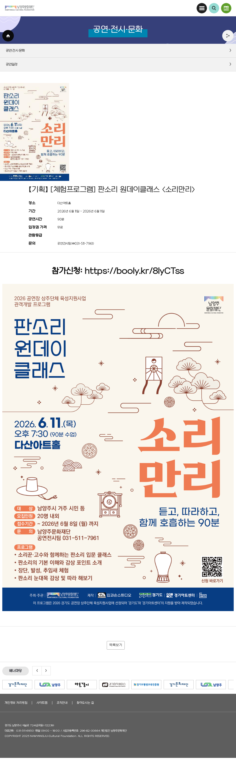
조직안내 (62, 702)
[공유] (228, 35)
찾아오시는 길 (85, 702)
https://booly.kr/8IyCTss (134, 271)
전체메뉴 (202, 8)
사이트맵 (41, 702)
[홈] (8, 35)
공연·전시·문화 (226, 8)
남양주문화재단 (20, 8)
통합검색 (214, 8)
